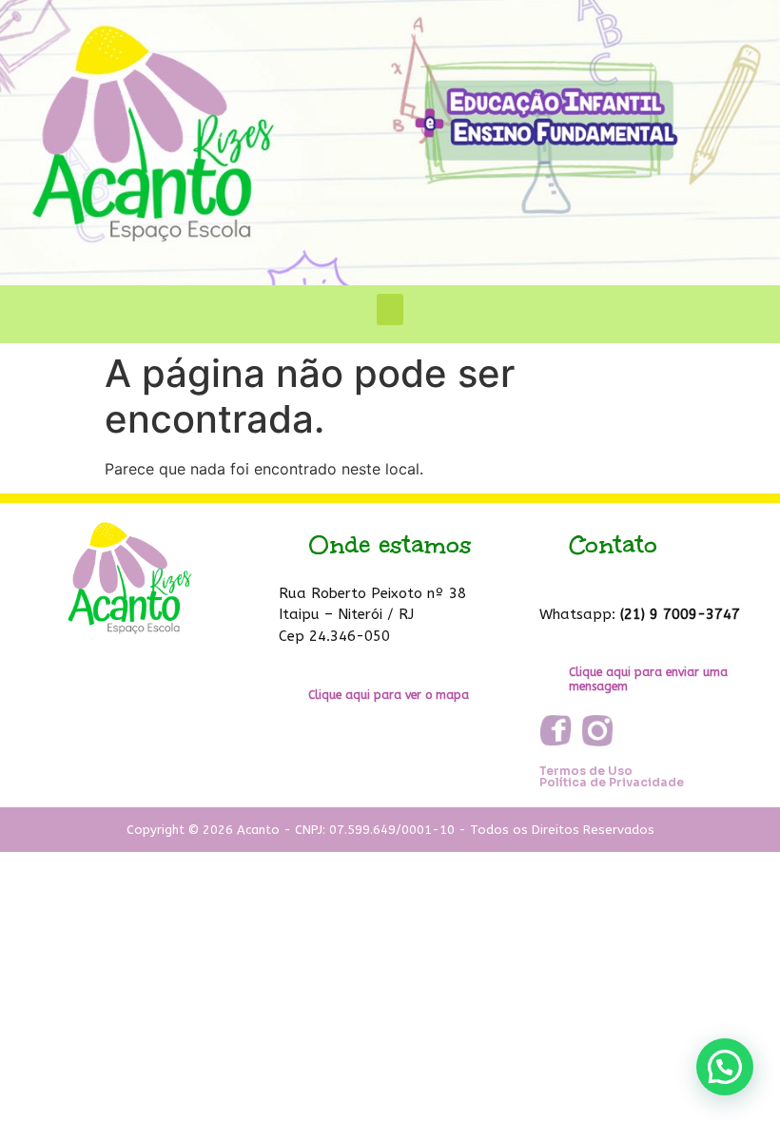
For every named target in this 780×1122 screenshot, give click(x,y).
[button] (390, 309)
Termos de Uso (586, 771)
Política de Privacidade (611, 782)
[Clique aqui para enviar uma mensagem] (552, 676)
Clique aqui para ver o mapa (388, 695)
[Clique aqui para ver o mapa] (291, 693)
